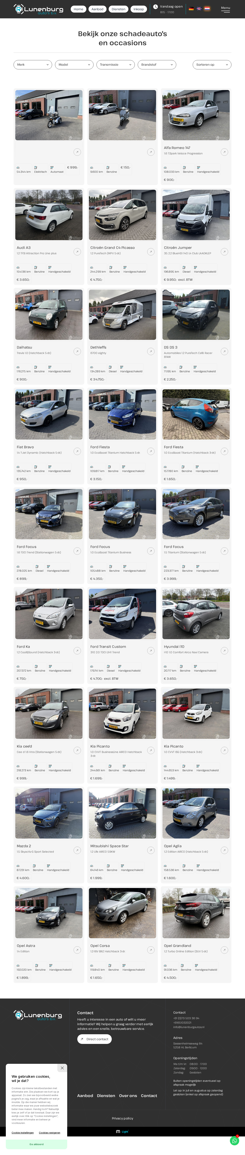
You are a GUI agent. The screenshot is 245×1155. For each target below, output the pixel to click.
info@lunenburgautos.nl (188, 1027)
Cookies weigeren (49, 1132)
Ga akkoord (36, 1144)
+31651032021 (182, 1022)
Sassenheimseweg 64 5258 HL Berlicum (187, 1045)
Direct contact (97, 1039)
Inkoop (139, 9)
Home (78, 9)
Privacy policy (122, 1118)
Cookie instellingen (23, 1132)
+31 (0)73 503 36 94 (186, 1018)
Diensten (118, 9)
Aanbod (97, 9)
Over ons (128, 1095)
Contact (149, 1095)
